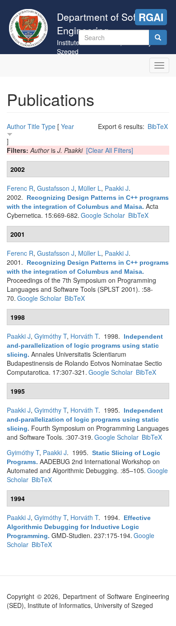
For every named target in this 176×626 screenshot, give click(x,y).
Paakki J (117, 188)
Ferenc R (20, 188)
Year (67, 126)
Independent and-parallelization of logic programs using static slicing (85, 345)
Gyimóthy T (50, 336)
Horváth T (84, 336)
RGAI (151, 17)
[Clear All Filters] (109, 150)
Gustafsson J (55, 188)
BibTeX (158, 126)
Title (34, 126)
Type (49, 126)
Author (16, 126)
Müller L (89, 188)
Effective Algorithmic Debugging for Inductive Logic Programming (79, 526)
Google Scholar (103, 215)
